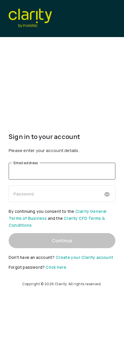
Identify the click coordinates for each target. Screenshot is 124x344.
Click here (56, 267)
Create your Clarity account (84, 257)
